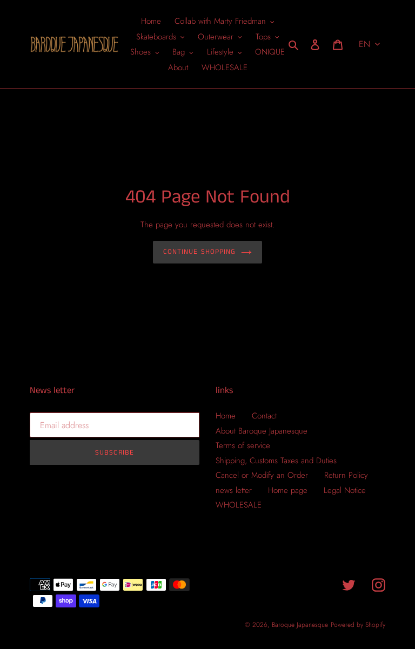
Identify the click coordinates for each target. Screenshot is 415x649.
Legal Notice (345, 490)
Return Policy (346, 475)
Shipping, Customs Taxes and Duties (276, 461)
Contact (264, 416)
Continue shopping (199, 252)
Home (226, 416)
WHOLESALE (239, 505)
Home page (287, 490)
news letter (234, 490)
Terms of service (243, 445)
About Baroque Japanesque (261, 431)
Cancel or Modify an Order (262, 475)
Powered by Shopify (358, 625)
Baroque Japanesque (300, 625)
